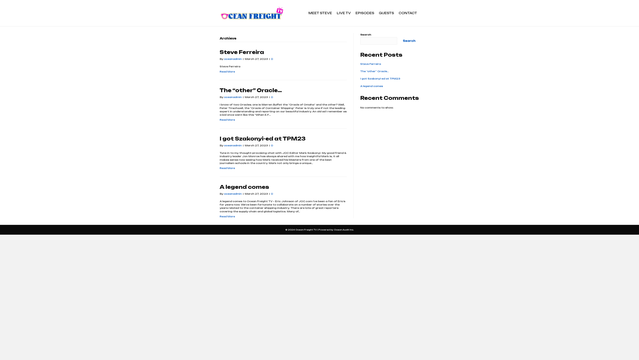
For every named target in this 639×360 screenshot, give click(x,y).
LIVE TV (344, 13)
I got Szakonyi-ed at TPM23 (263, 139)
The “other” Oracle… (251, 90)
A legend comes (244, 187)
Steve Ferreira (242, 52)
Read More (227, 71)
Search (365, 34)
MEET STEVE (320, 13)
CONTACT (408, 13)
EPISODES (364, 13)
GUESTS (386, 13)
